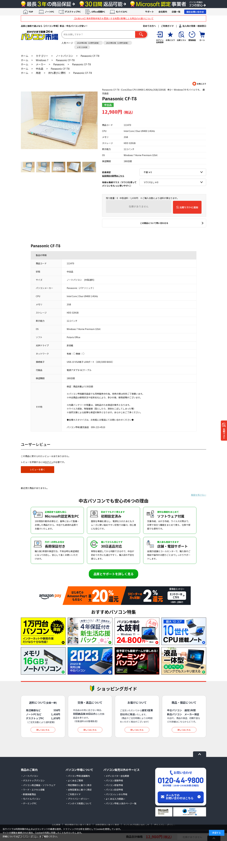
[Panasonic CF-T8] (59, 120)
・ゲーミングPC (29, 803)
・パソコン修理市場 (113, 785)
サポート (149, 11)
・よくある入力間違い (114, 798)
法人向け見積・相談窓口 (194, 25)
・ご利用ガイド (73, 794)
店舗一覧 (176, 11)
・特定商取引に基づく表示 (79, 785)
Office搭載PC (98, 11)
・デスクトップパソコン (33, 780)
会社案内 (162, 11)
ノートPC (49, 11)
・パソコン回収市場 (113, 789)
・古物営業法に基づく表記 (79, 789)
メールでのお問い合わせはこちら (179, 796)
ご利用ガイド (167, 25)
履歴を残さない (198, 494)
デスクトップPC (73, 11)
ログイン (49, 462)
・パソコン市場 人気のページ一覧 (119, 803)
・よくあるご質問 (74, 780)
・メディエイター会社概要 (116, 775)
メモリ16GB (82, 47)
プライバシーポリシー (28, 836)
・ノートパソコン (29, 775)
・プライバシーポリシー (77, 798)
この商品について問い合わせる (154, 223)
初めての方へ (149, 25)
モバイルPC (121, 11)
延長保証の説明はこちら (113, 175)
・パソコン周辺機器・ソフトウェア (38, 785)
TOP (31, 11)
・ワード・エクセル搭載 (33, 789)
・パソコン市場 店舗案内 (78, 775)
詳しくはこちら (42, 729)
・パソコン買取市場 (113, 780)
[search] (141, 34)
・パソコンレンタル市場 (115, 794)
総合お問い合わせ (195, 11)
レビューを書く (37, 469)
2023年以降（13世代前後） (117, 42)
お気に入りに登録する (199, 84)
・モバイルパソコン (30, 798)
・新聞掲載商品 (28, 794)
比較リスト (224, 433)
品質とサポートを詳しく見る (113, 574)
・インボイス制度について (79, 803)
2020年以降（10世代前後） (88, 42)
